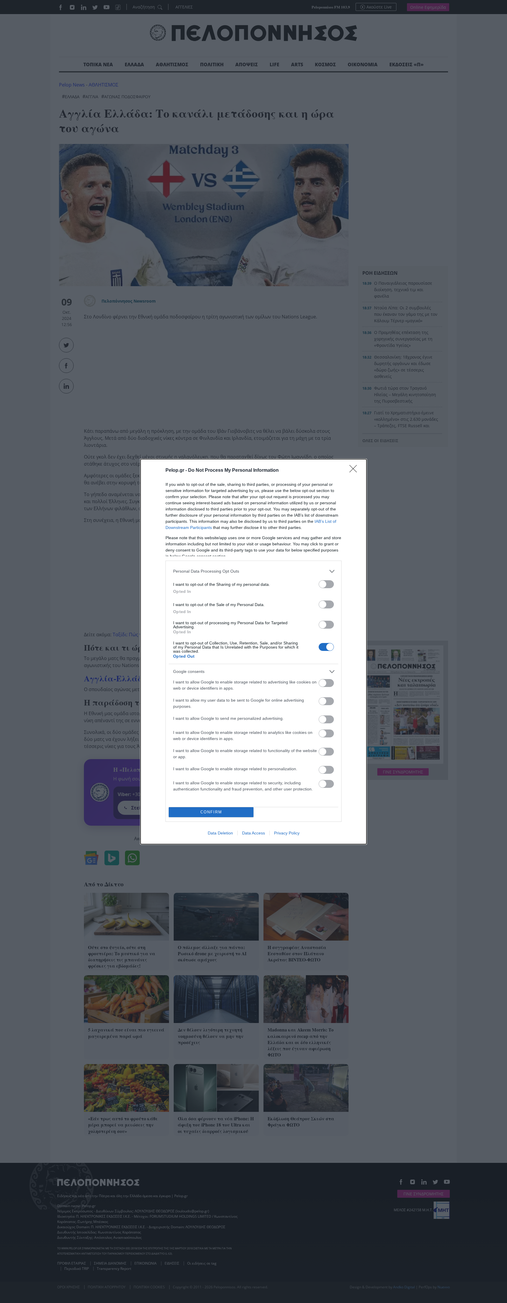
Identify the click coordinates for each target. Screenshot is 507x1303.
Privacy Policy (287, 833)
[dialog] (253, 651)
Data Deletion (220, 833)
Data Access (253, 833)
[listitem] (253, 571)
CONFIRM (211, 812)
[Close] (355, 470)
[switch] (326, 584)
